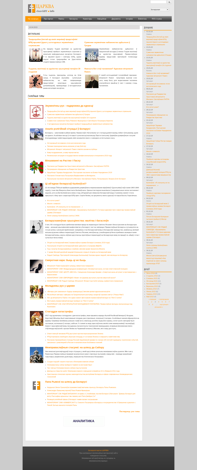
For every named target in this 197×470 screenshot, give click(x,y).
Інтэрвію (129, 19)
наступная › (164, 305)
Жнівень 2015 (151, 289)
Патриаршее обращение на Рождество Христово (66, 169)
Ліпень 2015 (151, 292)
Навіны (61, 19)
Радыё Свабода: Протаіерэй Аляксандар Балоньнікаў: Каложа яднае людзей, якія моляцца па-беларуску (87, 255)
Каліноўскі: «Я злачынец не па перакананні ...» (65, 207)
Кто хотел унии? (53, 200)
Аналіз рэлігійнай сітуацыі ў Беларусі (67, 128)
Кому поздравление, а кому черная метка (63, 152)
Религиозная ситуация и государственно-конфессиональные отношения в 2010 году (79, 156)
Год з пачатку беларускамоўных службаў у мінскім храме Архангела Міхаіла (76, 249)
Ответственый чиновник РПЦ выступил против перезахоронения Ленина (75, 334)
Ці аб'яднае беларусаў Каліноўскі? (65, 183)
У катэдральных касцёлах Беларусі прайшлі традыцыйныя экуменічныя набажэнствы (80, 124)
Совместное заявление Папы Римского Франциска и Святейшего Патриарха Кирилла (80, 121)
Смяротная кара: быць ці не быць (65, 260)
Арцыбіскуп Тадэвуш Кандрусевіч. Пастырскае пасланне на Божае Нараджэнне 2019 (79, 172)
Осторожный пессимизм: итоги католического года (66, 143)
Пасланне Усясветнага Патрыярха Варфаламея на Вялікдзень (71, 176)
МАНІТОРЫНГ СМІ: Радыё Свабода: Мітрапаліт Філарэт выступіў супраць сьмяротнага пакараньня (85, 281)
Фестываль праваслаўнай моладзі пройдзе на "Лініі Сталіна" (70, 301)
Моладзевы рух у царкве (60, 285)
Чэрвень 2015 (151, 294)
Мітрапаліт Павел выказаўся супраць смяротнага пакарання (70, 266)
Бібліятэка (142, 19)
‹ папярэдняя (164, 299)
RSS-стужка (157, 19)
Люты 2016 (150, 273)
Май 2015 (150, 297)
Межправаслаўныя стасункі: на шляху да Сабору (74, 347)
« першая (152, 299)
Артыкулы (73, 19)
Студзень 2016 (152, 276)
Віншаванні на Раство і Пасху (63, 160)
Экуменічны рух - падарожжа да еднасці (69, 105)
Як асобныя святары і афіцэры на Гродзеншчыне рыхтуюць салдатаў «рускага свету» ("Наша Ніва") (85, 295)
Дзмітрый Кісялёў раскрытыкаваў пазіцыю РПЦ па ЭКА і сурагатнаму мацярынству (158, 172)
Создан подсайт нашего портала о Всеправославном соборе (70, 362)
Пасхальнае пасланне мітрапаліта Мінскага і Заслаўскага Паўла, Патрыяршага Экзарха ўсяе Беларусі (86, 179)
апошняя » (159, 307)
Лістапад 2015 (151, 281)
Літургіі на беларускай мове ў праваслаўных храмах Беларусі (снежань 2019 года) (78, 243)
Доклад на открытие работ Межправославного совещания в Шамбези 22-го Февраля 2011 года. (83, 371)
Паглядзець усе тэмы (129, 411)
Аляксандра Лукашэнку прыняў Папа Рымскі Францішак (68, 390)
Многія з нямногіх (53, 204)
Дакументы (116, 19)
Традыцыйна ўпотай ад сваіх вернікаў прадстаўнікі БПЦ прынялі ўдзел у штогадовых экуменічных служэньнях (53, 42)
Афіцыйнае (101, 19)
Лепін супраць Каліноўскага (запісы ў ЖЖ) (63, 216)
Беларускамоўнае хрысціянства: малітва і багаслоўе (77, 220)
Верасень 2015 (152, 286)
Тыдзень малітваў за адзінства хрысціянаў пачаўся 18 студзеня (71, 118)
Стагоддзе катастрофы (59, 311)
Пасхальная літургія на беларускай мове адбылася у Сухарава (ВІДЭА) (74, 246)
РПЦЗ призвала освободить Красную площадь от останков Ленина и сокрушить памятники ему (83, 337)
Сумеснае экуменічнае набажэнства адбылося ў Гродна (68, 114)
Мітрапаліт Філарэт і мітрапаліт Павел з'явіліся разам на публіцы (72, 149)
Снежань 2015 (151, 278)
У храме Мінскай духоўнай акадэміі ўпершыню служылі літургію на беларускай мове (79, 252)
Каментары (87, 19)
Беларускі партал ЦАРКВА (98, 450)
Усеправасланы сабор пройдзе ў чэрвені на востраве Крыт (69, 365)
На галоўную (33, 19)
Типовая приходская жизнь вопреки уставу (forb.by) (66, 146)
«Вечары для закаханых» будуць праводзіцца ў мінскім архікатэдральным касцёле (78, 292)
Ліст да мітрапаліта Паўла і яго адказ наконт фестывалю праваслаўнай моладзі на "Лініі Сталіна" (84, 298)
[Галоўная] (41, 13)
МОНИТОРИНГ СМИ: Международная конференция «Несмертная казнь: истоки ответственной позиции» (87, 269)
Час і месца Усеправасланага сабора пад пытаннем (67, 368)
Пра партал (48, 19)
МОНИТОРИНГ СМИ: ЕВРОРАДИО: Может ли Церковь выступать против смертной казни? (81, 278)
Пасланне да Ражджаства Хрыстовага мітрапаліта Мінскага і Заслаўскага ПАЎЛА (78, 166)
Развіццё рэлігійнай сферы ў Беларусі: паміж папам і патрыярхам (72, 399)
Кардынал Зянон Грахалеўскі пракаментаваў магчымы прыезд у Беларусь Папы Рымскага (81, 387)
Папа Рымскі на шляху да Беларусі (66, 381)
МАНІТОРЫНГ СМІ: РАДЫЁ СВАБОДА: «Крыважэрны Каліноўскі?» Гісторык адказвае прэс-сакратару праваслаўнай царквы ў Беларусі (158, 232)
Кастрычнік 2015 (152, 284)
